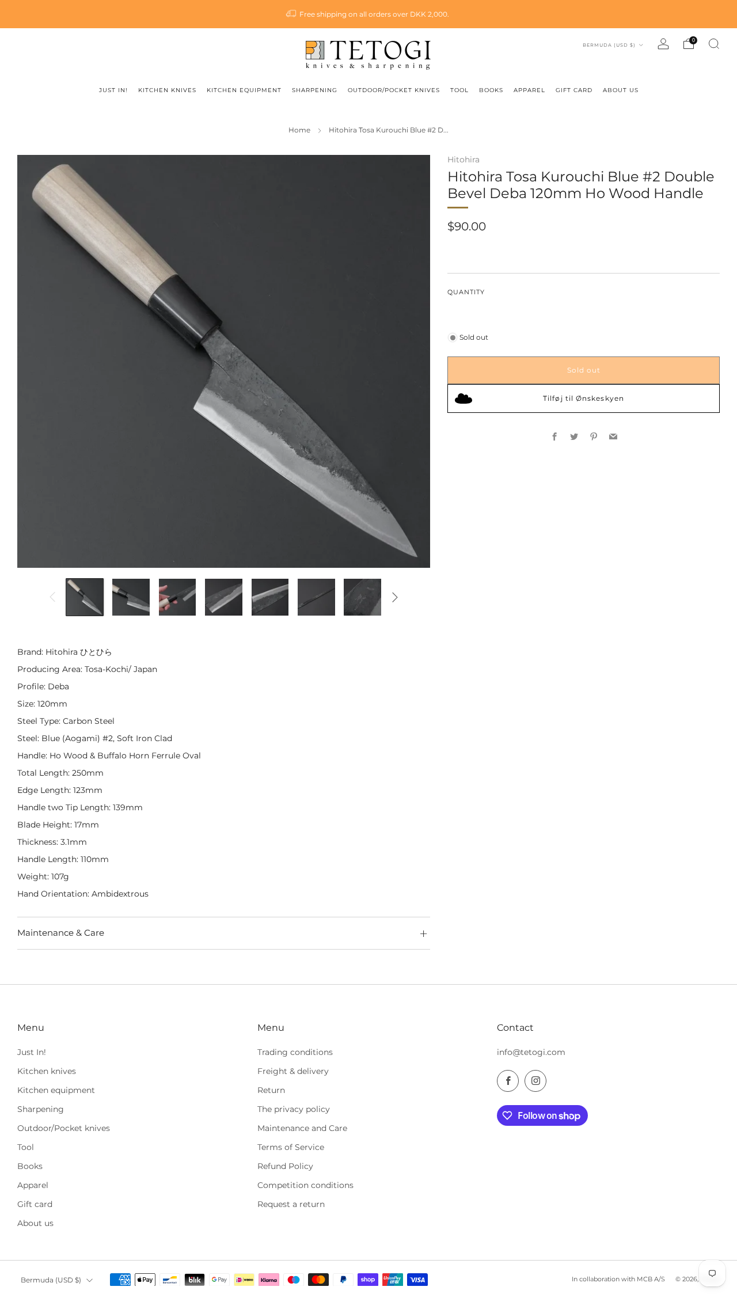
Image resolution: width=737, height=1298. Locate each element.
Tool (25, 1147)
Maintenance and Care (302, 1128)
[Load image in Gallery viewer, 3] (177, 597)
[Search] (714, 44)
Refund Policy (285, 1166)
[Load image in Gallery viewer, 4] (223, 597)
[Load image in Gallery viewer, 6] (316, 597)
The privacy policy (293, 1109)
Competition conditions (305, 1185)
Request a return (291, 1204)
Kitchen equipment (56, 1090)
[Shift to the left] (52, 596)
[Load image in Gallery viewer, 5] (270, 597)
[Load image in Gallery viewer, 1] (85, 597)
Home (299, 130)
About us (35, 1223)
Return (271, 1090)
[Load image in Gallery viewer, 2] (131, 597)
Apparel (32, 1185)
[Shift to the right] (395, 596)
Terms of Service (290, 1147)
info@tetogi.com (531, 1052)
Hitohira (463, 159)
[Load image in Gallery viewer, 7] (362, 597)
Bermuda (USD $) (610, 45)
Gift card (34, 1204)
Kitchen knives (46, 1071)
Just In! (31, 1052)
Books (30, 1166)
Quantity (466, 291)
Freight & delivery (293, 1071)
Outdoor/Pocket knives (63, 1128)
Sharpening (40, 1109)
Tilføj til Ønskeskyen (583, 398)
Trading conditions (295, 1052)
